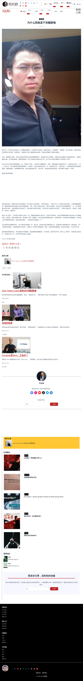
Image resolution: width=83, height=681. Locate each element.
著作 (50, 4)
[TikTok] (28, 3)
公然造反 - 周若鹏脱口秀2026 (33, 458)
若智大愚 (4, 626)
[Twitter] (31, 3)
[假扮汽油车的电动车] (42, 532)
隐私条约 (38, 672)
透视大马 (4, 616)
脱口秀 (26, 455)
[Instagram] (23, 3)
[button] (72, 3)
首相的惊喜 (7, 323)
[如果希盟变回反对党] (42, 474)
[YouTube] (25, 3)
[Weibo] (23, 5)
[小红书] (25, 5)
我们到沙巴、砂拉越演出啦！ (33, 516)
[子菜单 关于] (61, 6)
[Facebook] (20, 3)
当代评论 (4, 614)
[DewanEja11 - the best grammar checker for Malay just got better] (42, 493)
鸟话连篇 (41, 19)
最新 (61, 11)
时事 (36, 11)
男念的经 (4, 628)
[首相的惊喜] (41, 313)
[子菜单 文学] (47, 13)
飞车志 (26, 533)
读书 (55, 11)
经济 (4, 268)
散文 (3, 649)
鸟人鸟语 (27, 475)
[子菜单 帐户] (68, 6)
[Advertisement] (41, 188)
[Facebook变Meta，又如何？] (41, 345)
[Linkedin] (34, 3)
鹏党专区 (4, 658)
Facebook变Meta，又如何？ (15, 355)
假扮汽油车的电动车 (30, 535)
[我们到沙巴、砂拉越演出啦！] (42, 513)
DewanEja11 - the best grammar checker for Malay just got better (44, 497)
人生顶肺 (4, 612)
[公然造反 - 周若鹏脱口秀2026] (42, 454)
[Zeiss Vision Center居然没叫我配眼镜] (41, 280)
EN (79, 4)
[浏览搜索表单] (74, 4)
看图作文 (4, 642)
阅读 (9, 268)
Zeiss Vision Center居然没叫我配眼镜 (23, 261)
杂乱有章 (4, 624)
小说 (3, 652)
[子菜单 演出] (28, 13)
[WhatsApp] (37, 3)
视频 (24, 11)
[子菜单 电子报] (54, 6)
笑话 (3, 635)
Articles (26, 494)
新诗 (3, 654)
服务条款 (44, 672)
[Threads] (20, 5)
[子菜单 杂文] (40, 13)
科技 (3, 638)
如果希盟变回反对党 (30, 477)
